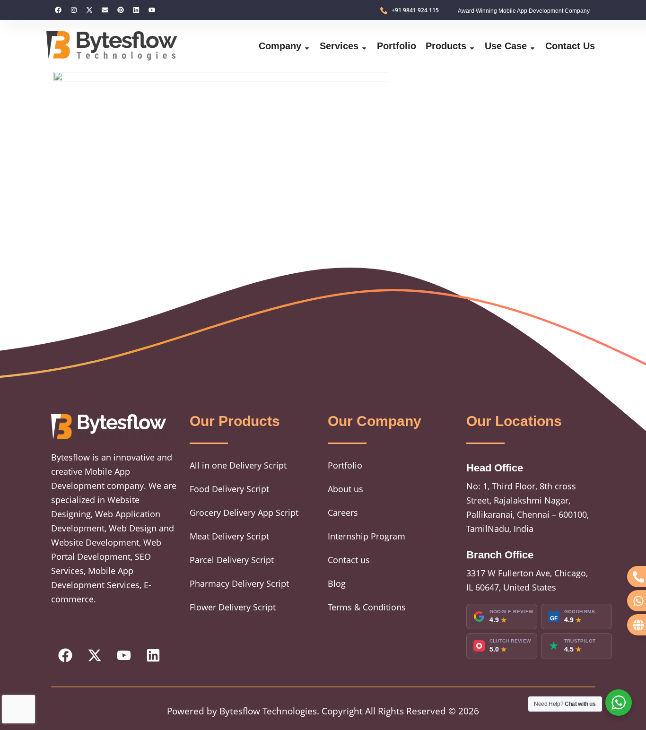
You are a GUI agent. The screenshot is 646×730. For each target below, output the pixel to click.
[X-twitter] (89, 10)
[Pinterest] (120, 10)
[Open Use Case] (532, 46)
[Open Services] (364, 46)
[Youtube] (151, 10)
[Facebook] (58, 10)
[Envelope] (105, 10)
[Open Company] (307, 46)
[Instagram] (73, 10)
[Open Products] (472, 46)
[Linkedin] (136, 10)
